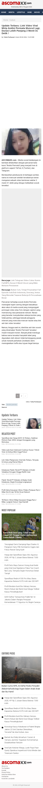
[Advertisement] (21, 61)
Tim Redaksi (5, 768)
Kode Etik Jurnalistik (8, 778)
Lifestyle (21, 12)
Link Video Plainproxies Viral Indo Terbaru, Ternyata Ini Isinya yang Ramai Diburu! (20, 461)
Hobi (29, 12)
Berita (11, 12)
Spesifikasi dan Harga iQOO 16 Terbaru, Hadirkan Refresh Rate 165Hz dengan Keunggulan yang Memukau (20, 440)
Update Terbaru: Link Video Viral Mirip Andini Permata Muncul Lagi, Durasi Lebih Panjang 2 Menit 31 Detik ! (11, 422)
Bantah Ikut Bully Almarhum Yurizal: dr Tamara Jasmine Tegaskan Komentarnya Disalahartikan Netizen (21, 740)
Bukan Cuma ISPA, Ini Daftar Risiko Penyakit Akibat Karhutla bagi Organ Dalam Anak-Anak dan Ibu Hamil (21, 689)
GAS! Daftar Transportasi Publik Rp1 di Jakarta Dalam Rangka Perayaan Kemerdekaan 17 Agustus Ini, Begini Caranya (22, 599)
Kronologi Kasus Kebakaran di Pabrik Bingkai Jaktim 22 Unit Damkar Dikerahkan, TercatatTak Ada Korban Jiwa (22, 729)
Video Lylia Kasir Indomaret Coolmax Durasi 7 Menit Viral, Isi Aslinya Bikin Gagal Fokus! (20, 451)
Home (3, 12)
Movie (37, 12)
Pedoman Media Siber (9, 774)
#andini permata (12, 404)
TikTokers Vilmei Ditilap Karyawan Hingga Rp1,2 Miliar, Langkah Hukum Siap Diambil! (19, 501)
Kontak (4, 770)
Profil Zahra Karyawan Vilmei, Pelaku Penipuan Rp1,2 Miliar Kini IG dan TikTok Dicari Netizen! (21, 491)
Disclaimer (5, 776)
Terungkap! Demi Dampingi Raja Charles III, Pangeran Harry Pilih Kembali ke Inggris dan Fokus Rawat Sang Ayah (21, 547)
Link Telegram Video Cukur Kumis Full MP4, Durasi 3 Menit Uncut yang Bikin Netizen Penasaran (21, 283)
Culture (12, 20)
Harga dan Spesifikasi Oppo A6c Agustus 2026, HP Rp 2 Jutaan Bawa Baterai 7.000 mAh (21, 557)
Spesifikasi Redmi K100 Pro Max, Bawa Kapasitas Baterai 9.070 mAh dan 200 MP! (21, 579)
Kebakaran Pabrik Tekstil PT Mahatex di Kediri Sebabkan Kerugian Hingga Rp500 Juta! (18, 471)
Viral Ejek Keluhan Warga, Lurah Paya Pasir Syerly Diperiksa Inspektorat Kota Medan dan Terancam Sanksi (22, 750)
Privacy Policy (6, 772)
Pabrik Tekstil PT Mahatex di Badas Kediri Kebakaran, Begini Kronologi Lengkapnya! (17, 481)
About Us (5, 766)
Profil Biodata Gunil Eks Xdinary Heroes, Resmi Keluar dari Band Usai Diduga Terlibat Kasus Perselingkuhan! (21, 589)
